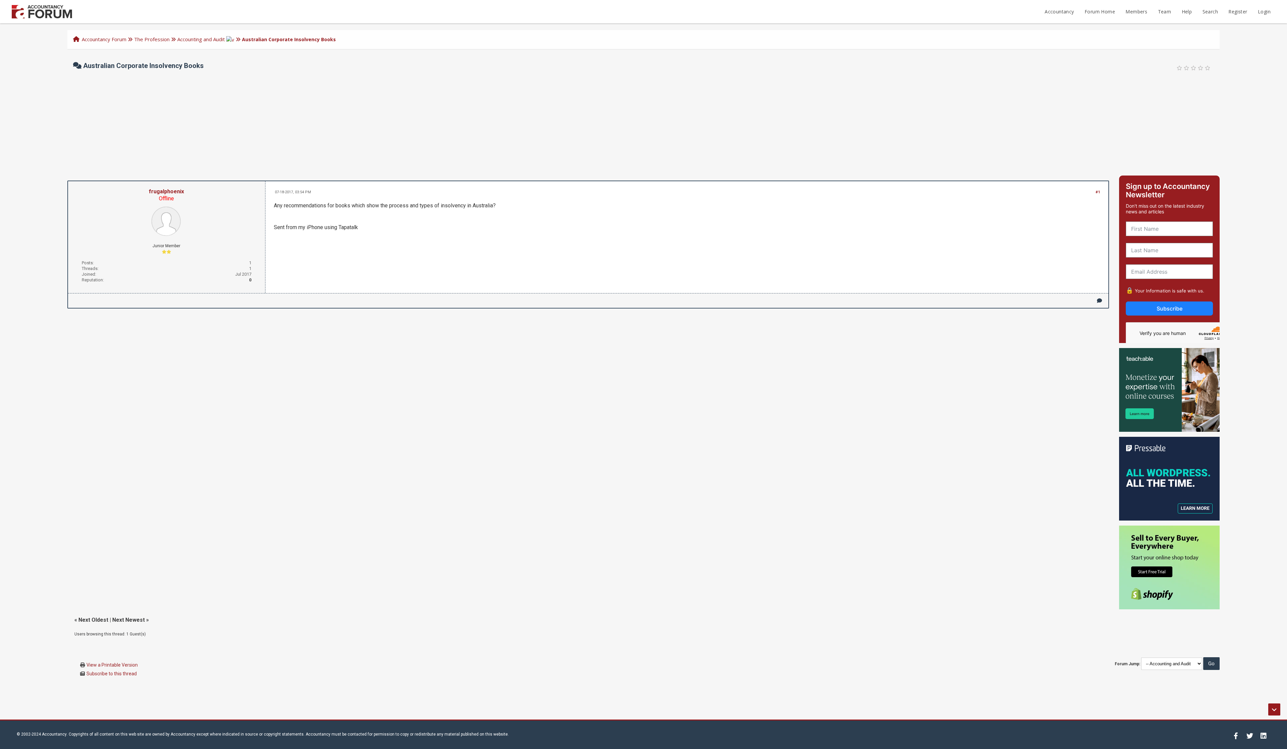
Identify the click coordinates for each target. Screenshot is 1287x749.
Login (1264, 11)
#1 (1098, 192)
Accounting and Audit (201, 39)
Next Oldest (93, 620)
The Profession (152, 39)
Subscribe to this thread (111, 673)
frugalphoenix (166, 191)
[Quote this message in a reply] (1099, 300)
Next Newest (128, 620)
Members (1136, 11)
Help (1187, 11)
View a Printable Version (112, 665)
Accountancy (1059, 11)
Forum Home (1100, 11)
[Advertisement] (643, 125)
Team (1164, 11)
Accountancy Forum (104, 39)
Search (1210, 11)
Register (1237, 11)
